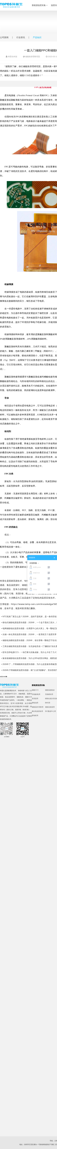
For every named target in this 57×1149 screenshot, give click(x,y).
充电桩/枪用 (36, 694)
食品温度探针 (10, 697)
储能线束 (20, 697)
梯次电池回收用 (37, 711)
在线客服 (33, 563)
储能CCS (28, 697)
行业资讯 (20, 37)
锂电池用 (35, 703)
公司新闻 (4, 37)
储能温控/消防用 (37, 707)
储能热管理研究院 (32, 56)
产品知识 (37, 37)
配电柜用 (35, 715)
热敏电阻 (22, 694)
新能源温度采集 (39, 5)
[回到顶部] (53, 1145)
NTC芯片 (13, 694)
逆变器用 (35, 698)
